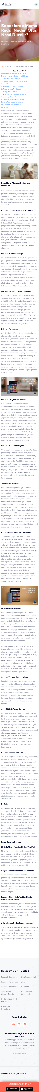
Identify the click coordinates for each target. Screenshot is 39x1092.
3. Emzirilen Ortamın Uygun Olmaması (14, 81)
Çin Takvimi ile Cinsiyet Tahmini (7, 993)
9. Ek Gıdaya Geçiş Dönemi (10, 97)
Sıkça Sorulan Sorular (29, 977)
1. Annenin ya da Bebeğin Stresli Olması (14, 76)
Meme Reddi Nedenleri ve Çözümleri (13, 73)
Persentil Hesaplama (9, 977)
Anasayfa (4, 41)
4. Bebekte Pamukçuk (8, 84)
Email (23, 982)
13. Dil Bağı (5, 107)
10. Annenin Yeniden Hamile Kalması (13, 99)
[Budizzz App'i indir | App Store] (26, 1089)
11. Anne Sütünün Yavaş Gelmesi (12, 102)
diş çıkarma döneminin (16, 878)
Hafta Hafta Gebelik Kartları (9, 1000)
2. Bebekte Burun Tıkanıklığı (10, 79)
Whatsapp (25, 987)
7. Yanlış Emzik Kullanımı (9, 92)
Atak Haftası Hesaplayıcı (6, 1008)
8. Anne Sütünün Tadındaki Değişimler (14, 94)
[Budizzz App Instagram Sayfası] (19, 1024)
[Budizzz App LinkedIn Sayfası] (24, 1024)
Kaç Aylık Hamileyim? (9, 982)
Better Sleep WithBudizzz (24, 66)
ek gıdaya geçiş (11, 629)
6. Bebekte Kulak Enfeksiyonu (11, 89)
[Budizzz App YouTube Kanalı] (13, 1024)
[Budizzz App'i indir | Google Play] (13, 1089)
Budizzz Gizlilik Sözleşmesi (26, 993)
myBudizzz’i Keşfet (19, 1053)
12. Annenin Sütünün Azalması (11, 105)
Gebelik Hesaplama (9, 987)
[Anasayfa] (8, 4)
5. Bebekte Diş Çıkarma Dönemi (12, 86)
